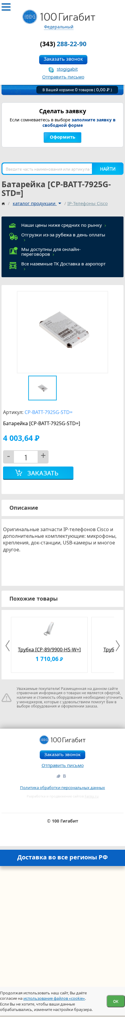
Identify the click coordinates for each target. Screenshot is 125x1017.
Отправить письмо (63, 77)
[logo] (58, 17)
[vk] (64, 775)
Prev (8, 645)
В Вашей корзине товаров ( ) (77, 89)
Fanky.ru (92, 796)
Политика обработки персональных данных (62, 787)
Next (117, 645)
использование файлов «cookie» (54, 998)
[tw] (58, 775)
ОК (115, 1001)
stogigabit (67, 69)
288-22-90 (63, 43)
